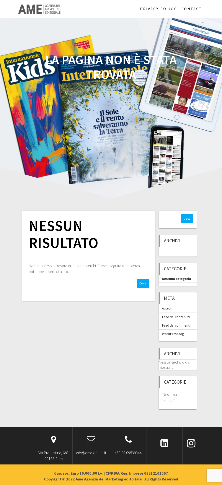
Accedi (166, 308)
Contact (191, 8)
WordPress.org (173, 334)
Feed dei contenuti (176, 317)
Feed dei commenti (176, 325)
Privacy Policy (158, 8)
